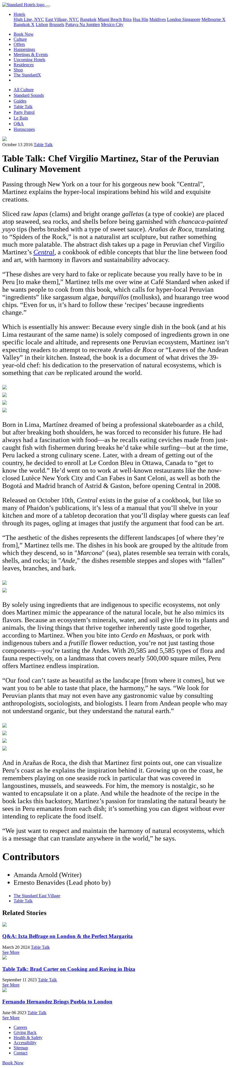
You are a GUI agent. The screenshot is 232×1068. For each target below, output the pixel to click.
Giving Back (25, 1032)
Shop (18, 69)
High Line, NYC (29, 19)
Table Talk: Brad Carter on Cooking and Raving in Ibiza (68, 969)
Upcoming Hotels (29, 59)
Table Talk (23, 106)
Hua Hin (140, 19)
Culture (20, 39)
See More (11, 952)
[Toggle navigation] (48, 6)
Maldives (157, 19)
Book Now (24, 34)
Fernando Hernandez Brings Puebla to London (57, 1002)
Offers (19, 44)
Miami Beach (110, 19)
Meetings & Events (31, 54)
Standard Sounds (29, 95)
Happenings (24, 49)
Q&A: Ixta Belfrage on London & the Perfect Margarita (67, 936)
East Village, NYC (62, 19)
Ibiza (127, 19)
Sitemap (21, 1047)
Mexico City (112, 24)
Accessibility (25, 1042)
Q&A (19, 123)
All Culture (24, 89)
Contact (20, 1052)
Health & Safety (28, 1037)
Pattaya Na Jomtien (82, 24)
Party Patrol (24, 112)
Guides (20, 101)
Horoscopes (24, 129)
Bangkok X (24, 24)
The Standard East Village (37, 895)
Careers (20, 1027)
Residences (24, 64)
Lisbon (42, 24)
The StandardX (27, 75)
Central (43, 252)
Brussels (56, 24)
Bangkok (88, 19)
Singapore (191, 19)
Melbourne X (213, 19)
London (174, 19)
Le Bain (21, 118)
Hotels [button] (19, 14)
